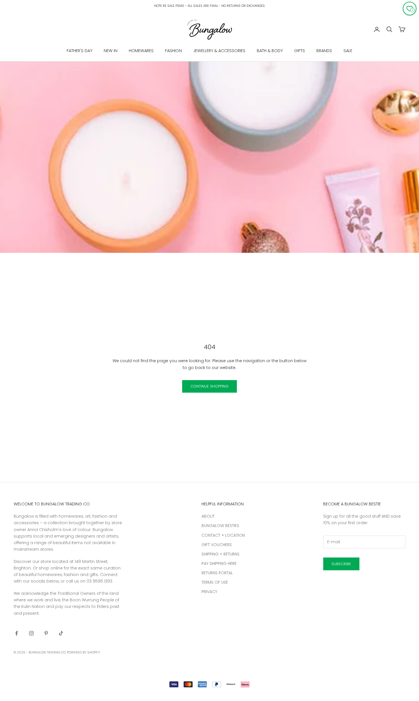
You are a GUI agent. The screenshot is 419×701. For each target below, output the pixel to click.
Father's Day (79, 51)
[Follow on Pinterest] (46, 633)
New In (110, 51)
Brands (324, 51)
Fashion (173, 51)
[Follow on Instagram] (31, 633)
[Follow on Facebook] (16, 633)
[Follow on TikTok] (61, 633)
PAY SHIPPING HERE (219, 563)
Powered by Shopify (83, 652)
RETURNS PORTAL (217, 573)
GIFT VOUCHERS (217, 545)
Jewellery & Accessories (219, 51)
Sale (347, 51)
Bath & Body (270, 51)
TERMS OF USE (215, 582)
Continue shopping (209, 386)
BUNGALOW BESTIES (220, 525)
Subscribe (341, 564)
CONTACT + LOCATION (223, 535)
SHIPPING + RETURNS (220, 554)
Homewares (141, 51)
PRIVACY (209, 592)
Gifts (299, 51)
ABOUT (208, 516)
